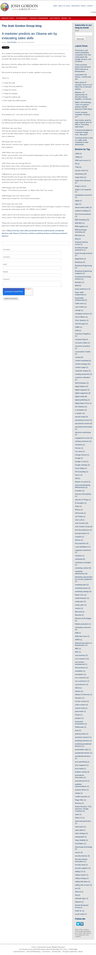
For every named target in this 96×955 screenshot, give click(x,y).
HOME (55, 6)
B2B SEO (80, 223)
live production (81, 543)
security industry (82, 856)
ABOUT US (61, 6)
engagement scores (83, 438)
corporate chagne (83, 371)
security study (81, 865)
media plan (80, 601)
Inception (79, 491)
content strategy (82, 364)
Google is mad (81, 461)
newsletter (80, 671)
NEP (78, 652)
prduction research (83, 737)
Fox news (80, 451)
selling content (81, 875)
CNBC (78, 327)
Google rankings (82, 465)
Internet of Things (83, 500)
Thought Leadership (69, 952)
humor (78, 475)
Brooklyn (79, 282)
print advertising (82, 762)
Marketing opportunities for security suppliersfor (83, 579)
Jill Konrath (80, 513)
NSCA (78, 688)
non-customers (82, 678)
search (79, 852)
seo (77, 888)
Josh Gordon (12, 42)
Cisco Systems (82, 320)
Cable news (80, 303)
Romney (16, 230)
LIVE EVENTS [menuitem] (55, 18)
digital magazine (82, 390)
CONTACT (90, 6)
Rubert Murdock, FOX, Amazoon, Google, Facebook (83, 809)
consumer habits (82, 343)
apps (78, 204)
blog (78, 239)
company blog (81, 339)
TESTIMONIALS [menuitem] (22, 18)
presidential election (36, 230)
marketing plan (82, 585)
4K (77, 164)
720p (78, 167)
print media (80, 768)
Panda (78, 715)
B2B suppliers (81, 226)
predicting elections (43, 233)
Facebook (80, 445)
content (79, 357)
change (79, 310)
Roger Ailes (80, 800)
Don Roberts (81, 407)
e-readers (80, 413)
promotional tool (82, 781)
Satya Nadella (81, 840)
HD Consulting (81, 472)
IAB (77, 478)
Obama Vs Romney (20, 233)
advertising (81, 174)
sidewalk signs (81, 898)
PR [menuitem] (70, 18)
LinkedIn (79, 537)
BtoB (78, 285)
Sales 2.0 (80, 818)
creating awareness (83, 374)
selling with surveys (83, 885)
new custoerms (82, 659)
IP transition (80, 503)
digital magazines (82, 393)
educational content (83, 423)
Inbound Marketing (33, 952)
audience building (83, 211)
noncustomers (81, 684)
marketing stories (82, 588)
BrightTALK (80, 259)
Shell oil (79, 892)
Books (80, 952)
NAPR (78, 640)
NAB (78, 633)
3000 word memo (83, 160)
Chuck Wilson (81, 317)
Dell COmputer (82, 383)
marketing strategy (83, 591)
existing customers (83, 441)
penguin (79, 718)
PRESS (83, 6)
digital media (81, 396)
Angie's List (80, 186)
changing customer (83, 314)
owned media (81, 708)
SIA (77, 895)
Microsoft (79, 612)
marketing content (83, 568)
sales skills (24, 230)
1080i (78, 154)
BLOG (68, 6)
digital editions (81, 386)
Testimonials (56, 952)
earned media (81, 417)
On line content (82, 701)
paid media (80, 711)
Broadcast (80, 262)
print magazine (82, 765)
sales (78, 814)
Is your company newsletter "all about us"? (82, 114)
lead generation (82, 533)
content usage (81, 367)
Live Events (46, 952)
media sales (81, 605)
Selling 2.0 (80, 871)
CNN (78, 330)
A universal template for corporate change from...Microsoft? (83, 132)
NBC (78, 648)
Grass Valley (81, 468)
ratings (79, 793)
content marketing (83, 360)
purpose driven (82, 790)
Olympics (79, 698)
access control (81, 170)
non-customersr (82, 681)
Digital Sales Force (83, 403)
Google (79, 458)
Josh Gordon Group (83, 526)
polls (10, 233)
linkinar (79, 540)
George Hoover (82, 455)
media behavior (82, 598)
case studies (81, 307)
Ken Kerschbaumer (83, 530)
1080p (78, 157)
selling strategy (82, 878)
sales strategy (81, 833)
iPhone (79, 510)
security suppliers (82, 868)
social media (81, 914)
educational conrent (83, 420)
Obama (9, 230)
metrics (79, 608)
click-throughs (81, 324)
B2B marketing (82, 220)
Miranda (79, 615)
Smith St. (79, 911)
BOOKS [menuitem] (64, 18)
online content (81, 705)
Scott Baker (80, 843)
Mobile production (83, 624)
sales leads (80, 827)
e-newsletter (81, 410)
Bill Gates (80, 235)
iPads (78, 506)
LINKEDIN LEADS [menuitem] (7, 18)
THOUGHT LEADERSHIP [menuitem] (38, 18)
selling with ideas (82, 881)
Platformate (80, 727)
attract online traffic (83, 207)
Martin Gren (81, 595)
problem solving (82, 772)
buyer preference (82, 289)
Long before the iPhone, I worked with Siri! (83, 77)
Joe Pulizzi (80, 516)
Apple (78, 201)
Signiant (79, 902)
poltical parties (49, 230)
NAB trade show (82, 636)
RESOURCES (76, 6)
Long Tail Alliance (82, 547)
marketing (80, 559)
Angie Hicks (80, 177)
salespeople (81, 837)
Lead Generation (19, 952)
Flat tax (79, 448)
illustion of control (82, 482)
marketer (31, 233)
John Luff (80, 520)
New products (81, 668)
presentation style (83, 749)
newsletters (80, 674)
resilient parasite (82, 796)
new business (81, 655)
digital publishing (82, 400)
